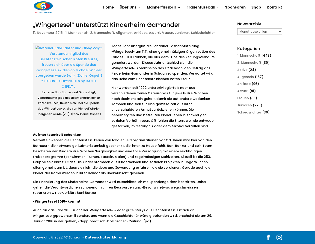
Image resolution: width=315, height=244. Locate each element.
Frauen (167, 32)
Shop (256, 8)
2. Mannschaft (102, 32)
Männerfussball (161, 8)
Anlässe (140, 32)
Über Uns (128, 8)
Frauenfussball (201, 8)
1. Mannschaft (77, 32)
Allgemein (124, 32)
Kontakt (274, 8)
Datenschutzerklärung (105, 237)
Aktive (242, 69)
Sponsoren (235, 8)
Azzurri (154, 32)
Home (108, 8)
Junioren (182, 32)
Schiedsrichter (203, 32)
